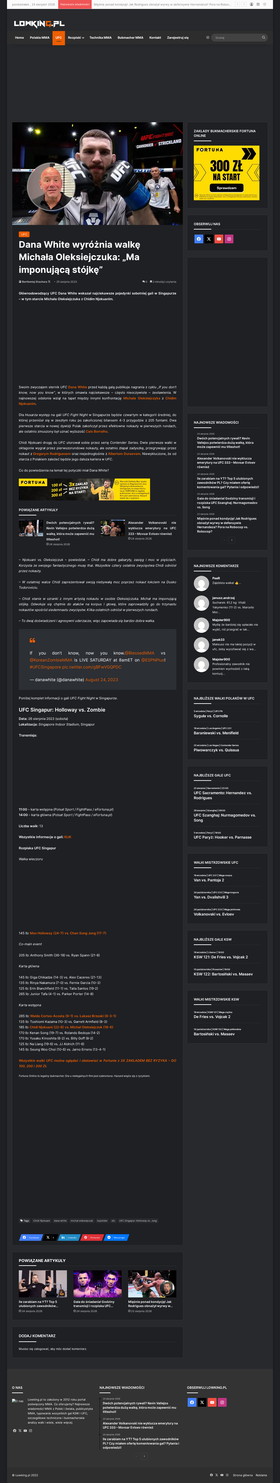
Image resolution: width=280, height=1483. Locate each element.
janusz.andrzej (223, 598)
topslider (102, 1220)
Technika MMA (100, 37)
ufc (113, 1220)
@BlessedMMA (139, 653)
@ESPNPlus (152, 660)
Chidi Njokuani (41, 1220)
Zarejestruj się (178, 37)
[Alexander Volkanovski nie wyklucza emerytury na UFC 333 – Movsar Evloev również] (113, 528)
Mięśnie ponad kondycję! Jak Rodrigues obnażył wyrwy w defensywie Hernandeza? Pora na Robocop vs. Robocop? (173, 4)
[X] (20, 1430)
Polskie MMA (39, 37)
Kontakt (155, 37)
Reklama (261, 1475)
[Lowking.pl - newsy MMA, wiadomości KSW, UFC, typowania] (39, 24)
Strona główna (243, 1475)
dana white (60, 1220)
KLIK (67, 837)
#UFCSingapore (45, 667)
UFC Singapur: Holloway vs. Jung (138, 1220)
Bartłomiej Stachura (34, 281)
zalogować (41, 1349)
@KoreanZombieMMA (51, 660)
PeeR (216, 578)
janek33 (218, 639)
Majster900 (221, 620)
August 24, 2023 (101, 679)
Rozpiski (74, 37)
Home (19, 37)
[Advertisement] (140, 81)
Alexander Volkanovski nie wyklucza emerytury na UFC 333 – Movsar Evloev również (152, 528)
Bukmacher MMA (130, 37)
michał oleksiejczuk (82, 1220)
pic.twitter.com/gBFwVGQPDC (92, 667)
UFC (59, 37)
